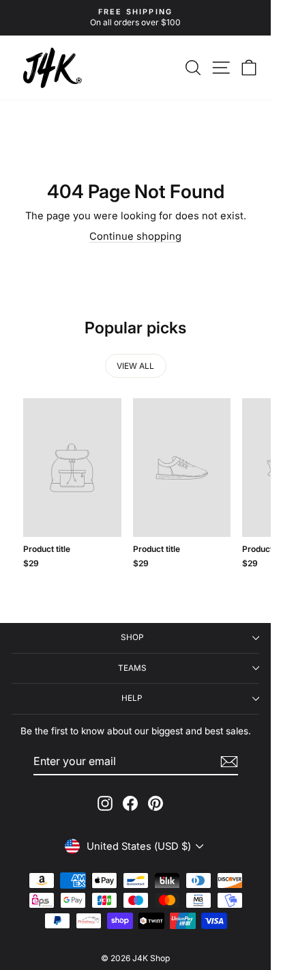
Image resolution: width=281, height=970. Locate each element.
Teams (132, 668)
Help (132, 698)
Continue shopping (135, 236)
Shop (132, 637)
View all (135, 366)
